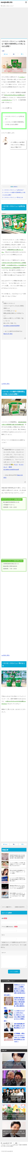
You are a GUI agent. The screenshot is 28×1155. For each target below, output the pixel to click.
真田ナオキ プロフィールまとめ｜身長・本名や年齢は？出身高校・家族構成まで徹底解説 (14, 1133)
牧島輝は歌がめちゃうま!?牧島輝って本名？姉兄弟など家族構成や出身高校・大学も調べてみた (14, 1064)
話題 (3, 50)
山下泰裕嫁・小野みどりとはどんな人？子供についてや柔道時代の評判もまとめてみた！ (19, 1037)
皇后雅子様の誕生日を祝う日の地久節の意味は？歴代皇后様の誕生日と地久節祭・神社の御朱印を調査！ (17, 857)
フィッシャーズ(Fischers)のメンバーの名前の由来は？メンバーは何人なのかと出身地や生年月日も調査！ (14, 1099)
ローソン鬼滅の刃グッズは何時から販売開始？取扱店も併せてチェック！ (8, 907)
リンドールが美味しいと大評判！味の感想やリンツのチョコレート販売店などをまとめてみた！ (17, 864)
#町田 (10, 467)
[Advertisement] (14, 22)
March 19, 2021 (8, 333)
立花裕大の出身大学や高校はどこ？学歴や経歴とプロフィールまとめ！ (21, 907)
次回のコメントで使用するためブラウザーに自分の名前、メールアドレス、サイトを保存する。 (13, 945)
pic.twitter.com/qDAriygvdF (11, 469)
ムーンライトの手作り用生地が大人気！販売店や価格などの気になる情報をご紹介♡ (17, 879)
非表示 (15, 186)
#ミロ (16, 464)
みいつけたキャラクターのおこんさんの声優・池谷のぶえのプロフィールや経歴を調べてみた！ (14, 1116)
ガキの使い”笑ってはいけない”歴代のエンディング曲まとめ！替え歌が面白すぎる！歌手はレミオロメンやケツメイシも (14, 1082)
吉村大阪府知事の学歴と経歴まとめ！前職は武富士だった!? (19, 1025)
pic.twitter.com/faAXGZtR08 (11, 325)
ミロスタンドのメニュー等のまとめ (12, 197)
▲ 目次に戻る (6, 383)
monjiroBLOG (6, 2)
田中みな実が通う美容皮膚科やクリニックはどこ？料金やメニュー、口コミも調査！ (17, 872)
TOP (7, 1143)
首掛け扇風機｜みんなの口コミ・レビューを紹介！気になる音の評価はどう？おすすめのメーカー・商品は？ (17, 895)
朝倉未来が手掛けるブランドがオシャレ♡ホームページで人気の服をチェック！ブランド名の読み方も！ (17, 887)
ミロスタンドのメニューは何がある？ (13, 190)
